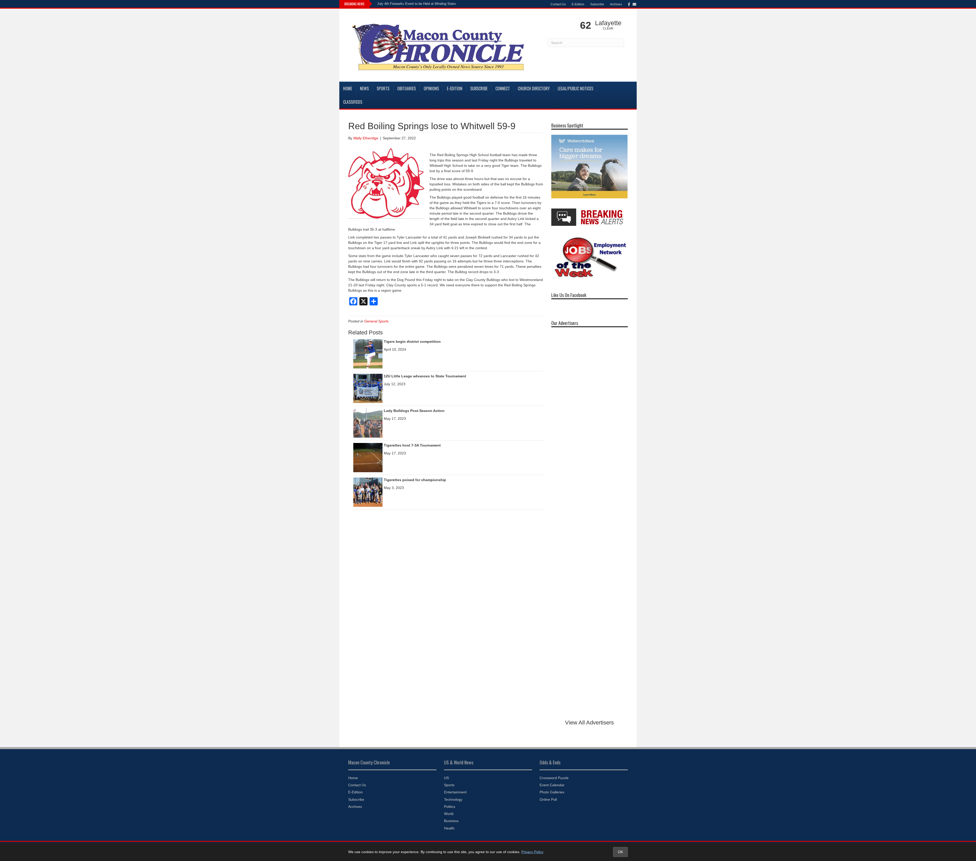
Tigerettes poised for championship (415, 480)
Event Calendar (552, 785)
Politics (449, 807)
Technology (453, 799)
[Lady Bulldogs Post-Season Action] (368, 423)
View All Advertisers (589, 722)
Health (449, 828)
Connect (502, 88)
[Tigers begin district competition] (368, 353)
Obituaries (406, 88)
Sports (383, 88)
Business (451, 821)
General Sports (376, 321)
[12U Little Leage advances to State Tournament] (368, 388)
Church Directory (534, 88)
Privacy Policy (532, 852)
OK (620, 852)
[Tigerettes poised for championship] (368, 492)
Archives (616, 4)
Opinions (431, 88)
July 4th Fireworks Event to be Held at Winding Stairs (416, 4)
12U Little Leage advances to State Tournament (425, 376)
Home (347, 88)
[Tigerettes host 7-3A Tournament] (368, 457)
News (364, 88)
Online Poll (548, 799)
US (446, 778)
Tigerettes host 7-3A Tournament (412, 445)
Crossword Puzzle (554, 778)
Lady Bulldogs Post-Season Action (414, 411)
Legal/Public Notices (575, 88)
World (448, 814)
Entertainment (455, 792)
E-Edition (578, 4)
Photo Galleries (552, 792)
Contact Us (558, 4)
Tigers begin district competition (412, 341)
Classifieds (352, 102)
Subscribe (597, 4)
